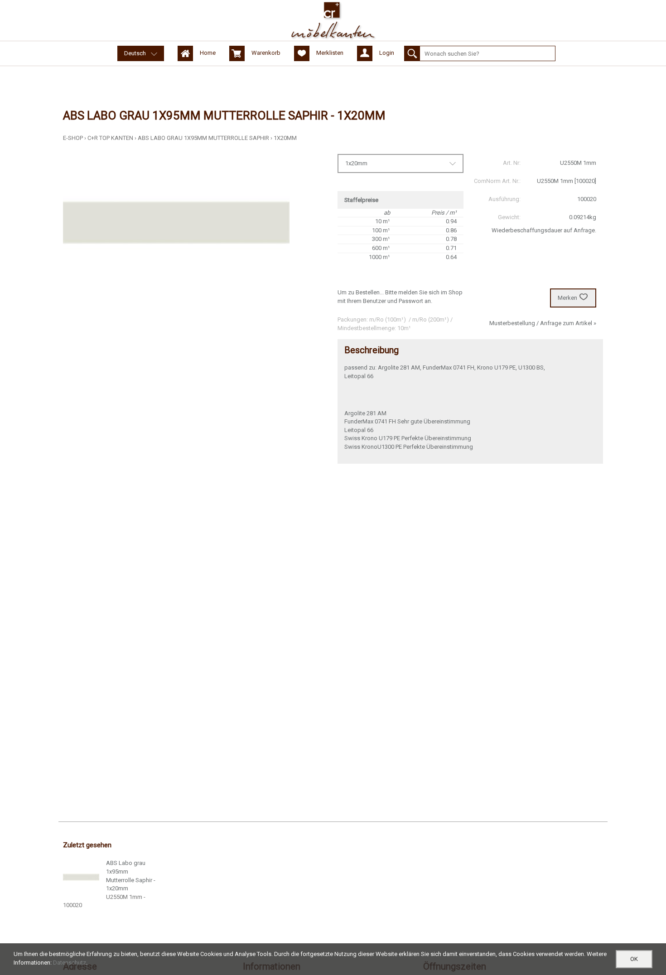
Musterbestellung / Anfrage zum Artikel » (542, 323)
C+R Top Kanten (110, 137)
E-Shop (73, 137)
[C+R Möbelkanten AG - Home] (333, 20)
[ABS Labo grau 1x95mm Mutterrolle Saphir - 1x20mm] (81, 877)
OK (634, 959)
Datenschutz (69, 962)
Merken (567, 297)
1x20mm (285, 137)
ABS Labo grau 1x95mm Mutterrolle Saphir (203, 137)
